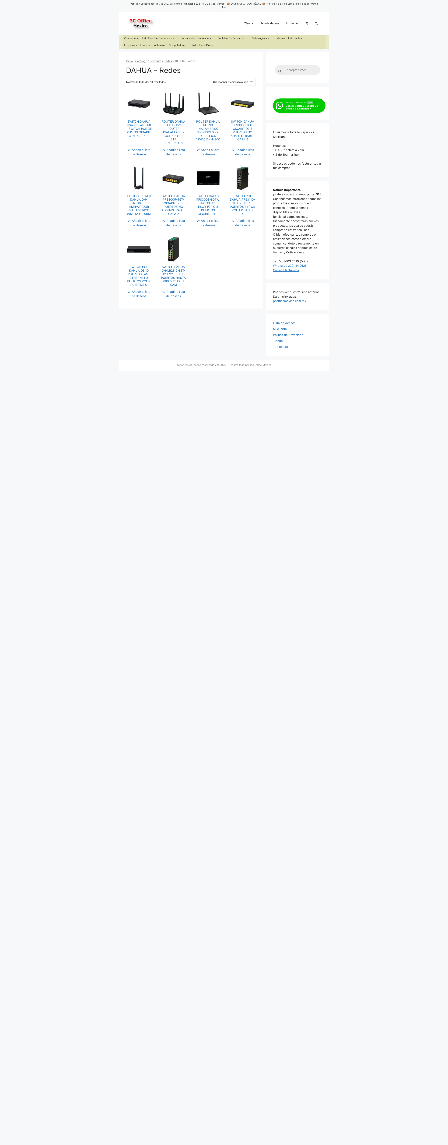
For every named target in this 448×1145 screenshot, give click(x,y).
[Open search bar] (316, 23)
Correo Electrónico (286, 270)
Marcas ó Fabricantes (289, 38)
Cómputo (155, 61)
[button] (139, 152)
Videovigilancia (261, 38)
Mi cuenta (292, 23)
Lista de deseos (269, 23)
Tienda (248, 23)
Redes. (168, 61)
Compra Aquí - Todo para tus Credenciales (149, 38)
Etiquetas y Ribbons (135, 45)
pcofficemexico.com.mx (289, 301)
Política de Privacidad (288, 335)
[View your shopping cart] (307, 23)
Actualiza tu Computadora (169, 45)
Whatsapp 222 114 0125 (290, 265)
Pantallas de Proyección (231, 38)
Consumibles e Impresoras (196, 38)
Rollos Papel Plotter (203, 45)
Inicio (129, 61)
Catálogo (141, 61)
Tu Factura (280, 347)
